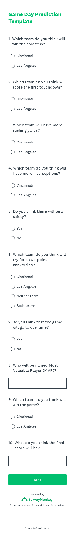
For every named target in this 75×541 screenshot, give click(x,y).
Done (37, 480)
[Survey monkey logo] (37, 499)
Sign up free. (58, 505)
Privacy (28, 528)
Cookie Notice (43, 528)
